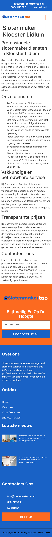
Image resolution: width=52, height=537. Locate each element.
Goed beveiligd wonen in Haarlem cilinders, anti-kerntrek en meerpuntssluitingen (33, 459)
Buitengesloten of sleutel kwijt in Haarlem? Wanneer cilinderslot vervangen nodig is (32, 438)
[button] (47, 17)
